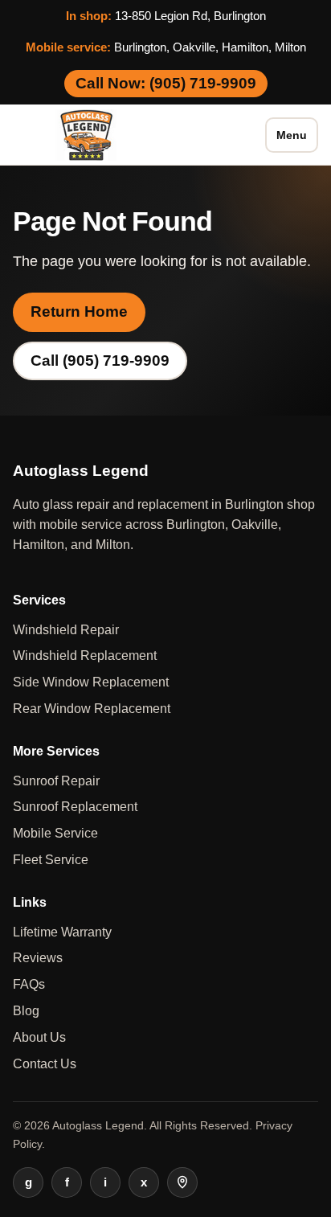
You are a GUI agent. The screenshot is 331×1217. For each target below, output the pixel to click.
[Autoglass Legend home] (87, 135)
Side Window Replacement (91, 682)
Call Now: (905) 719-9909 (166, 83)
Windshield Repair (66, 630)
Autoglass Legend (98, 1125)
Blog (26, 1011)
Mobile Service (55, 833)
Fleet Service (50, 860)
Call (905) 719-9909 (100, 360)
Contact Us (44, 1064)
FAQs (29, 984)
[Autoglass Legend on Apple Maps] (182, 1182)
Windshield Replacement (85, 655)
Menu (291, 135)
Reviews (38, 958)
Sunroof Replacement (75, 806)
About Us (39, 1037)
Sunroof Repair (56, 781)
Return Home (79, 311)
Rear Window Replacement (91, 708)
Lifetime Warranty (62, 932)
